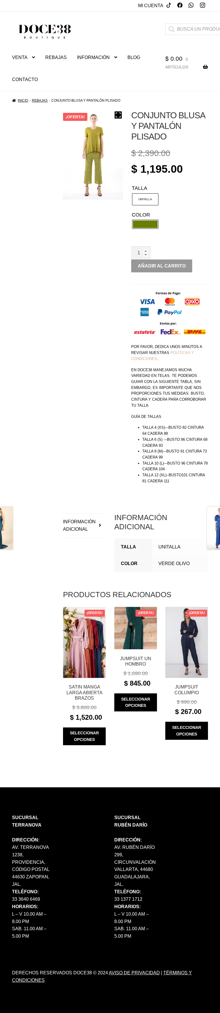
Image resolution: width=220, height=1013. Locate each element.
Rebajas (40, 101)
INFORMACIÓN (93, 57)
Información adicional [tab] (79, 525)
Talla (139, 188)
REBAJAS (56, 57)
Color (141, 215)
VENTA (20, 57)
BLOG (133, 57)
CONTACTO (25, 79)
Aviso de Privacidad (134, 972)
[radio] (145, 199)
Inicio (23, 101)
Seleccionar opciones (84, 736)
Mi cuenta (150, 5)
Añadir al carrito (162, 265)
